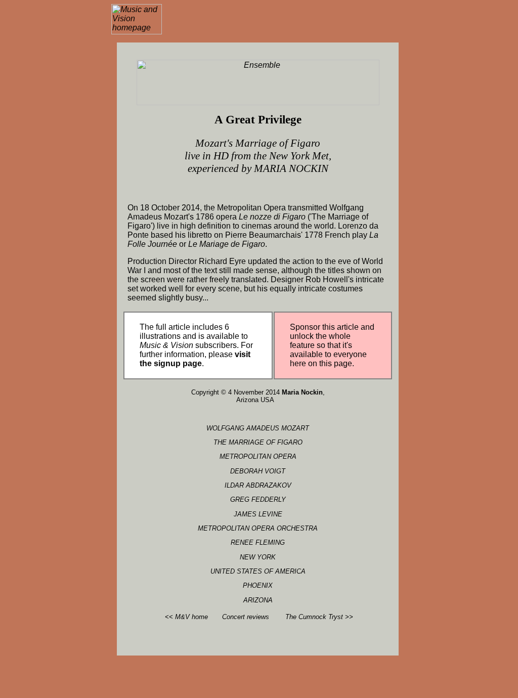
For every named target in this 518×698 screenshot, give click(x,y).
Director (182, 261)
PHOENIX (258, 585)
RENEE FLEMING (258, 542)
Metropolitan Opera (251, 207)
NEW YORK (258, 557)
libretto (200, 235)
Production (146, 261)
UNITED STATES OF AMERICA (258, 571)
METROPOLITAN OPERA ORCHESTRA (258, 528)
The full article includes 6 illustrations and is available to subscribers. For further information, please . (196, 345)
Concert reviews (245, 617)
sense (266, 270)
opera (226, 216)
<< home (186, 617)
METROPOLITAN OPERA (258, 456)
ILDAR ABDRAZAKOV (258, 485)
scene (229, 288)
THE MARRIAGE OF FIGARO (258, 442)
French (337, 235)
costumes (345, 288)
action (303, 261)
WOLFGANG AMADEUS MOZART (257, 428)
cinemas (256, 226)
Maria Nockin (302, 392)
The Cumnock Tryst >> (319, 617)
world (324, 226)
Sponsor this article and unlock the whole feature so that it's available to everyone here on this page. (332, 345)
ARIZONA (258, 600)
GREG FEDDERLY (258, 499)
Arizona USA (255, 400)
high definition (205, 226)
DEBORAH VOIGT (257, 471)
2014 (191, 207)
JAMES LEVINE (258, 514)
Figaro (294, 216)
